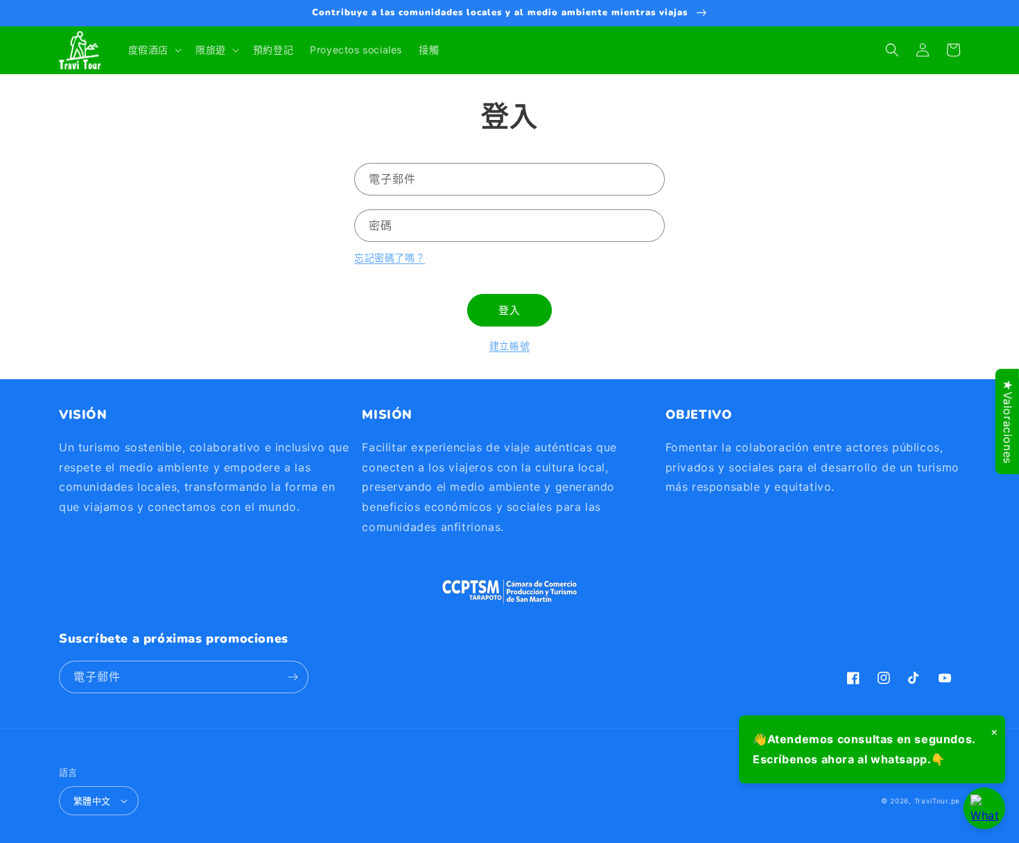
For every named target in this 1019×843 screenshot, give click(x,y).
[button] (153, 49)
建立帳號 (509, 345)
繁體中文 (92, 800)
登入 (509, 310)
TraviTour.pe (937, 801)
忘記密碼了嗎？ (389, 257)
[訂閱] (292, 677)
